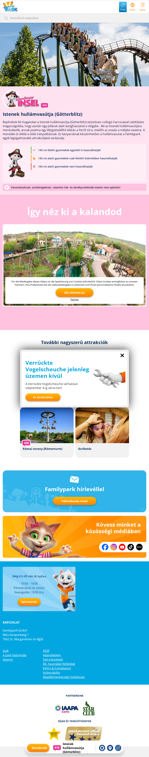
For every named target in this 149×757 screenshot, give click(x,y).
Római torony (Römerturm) (47, 433)
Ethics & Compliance (57, 668)
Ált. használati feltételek (59, 664)
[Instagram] (113, 547)
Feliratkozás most (75, 501)
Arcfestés (102, 433)
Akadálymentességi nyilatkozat (64, 677)
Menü (142, 10)
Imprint (8, 660)
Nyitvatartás (29, 602)
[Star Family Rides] (54, 733)
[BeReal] (139, 547)
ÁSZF (46, 651)
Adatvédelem (52, 655)
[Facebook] (105, 547)
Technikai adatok (102, 748)
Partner (75, 299)
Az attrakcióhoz (43, 397)
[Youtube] (122, 547)
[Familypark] (10, 6)
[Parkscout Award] (84, 733)
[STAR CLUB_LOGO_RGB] (89, 708)
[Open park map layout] (110, 748)
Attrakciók (39, 748)
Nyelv (132, 10)
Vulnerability (51, 673)
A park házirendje (15, 655)
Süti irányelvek (53, 660)
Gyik (6, 651)
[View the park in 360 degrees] (118, 748)
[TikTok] (130, 547)
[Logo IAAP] (66, 708)
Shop (122, 9)
